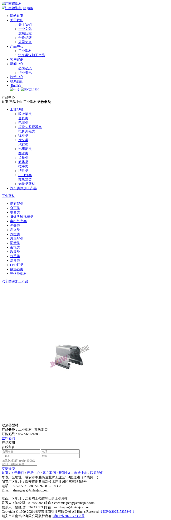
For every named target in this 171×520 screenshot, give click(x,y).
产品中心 (16, 46)
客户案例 (16, 59)
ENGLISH (31, 89)
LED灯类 (25, 175)
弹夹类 (23, 135)
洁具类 (23, 170)
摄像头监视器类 (30, 127)
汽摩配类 (25, 149)
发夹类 (23, 140)
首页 (5, 473)
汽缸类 (23, 144)
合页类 (23, 118)
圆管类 (23, 153)
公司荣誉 (25, 42)
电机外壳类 (26, 131)
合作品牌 (25, 37)
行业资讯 (25, 72)
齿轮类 (23, 157)
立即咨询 (8, 438)
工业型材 (25, 50)
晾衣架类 (25, 114)
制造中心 (16, 77)
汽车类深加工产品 (31, 55)
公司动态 (25, 68)
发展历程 (25, 33)
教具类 (23, 162)
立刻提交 (8, 468)
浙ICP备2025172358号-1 (116, 511)
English (28, 8)
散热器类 (25, 179)
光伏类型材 (26, 184)
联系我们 (16, 81)
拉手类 (23, 166)
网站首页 (16, 15)
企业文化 (25, 29)
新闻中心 (16, 64)
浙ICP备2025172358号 (68, 516)
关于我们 (16, 20)
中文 (16, 89)
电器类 (23, 122)
